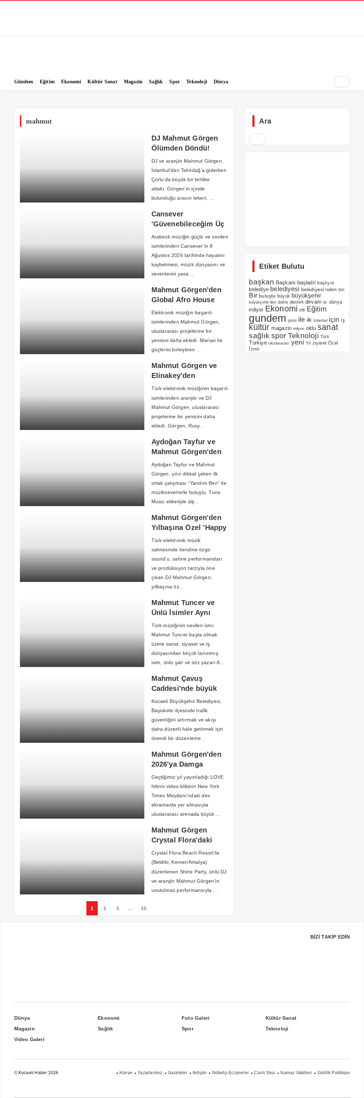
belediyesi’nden (319, 289)
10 (143, 908)
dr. (325, 302)
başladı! (306, 282)
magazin (281, 328)
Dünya (22, 1018)
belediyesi (284, 289)
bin (341, 289)
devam (313, 302)
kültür (259, 327)
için (334, 319)
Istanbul (321, 320)
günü (292, 320)
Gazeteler (177, 1072)
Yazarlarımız (150, 1072)
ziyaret (319, 343)
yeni (297, 342)
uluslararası (278, 343)
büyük (283, 296)
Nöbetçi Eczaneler (230, 1072)
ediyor (256, 309)
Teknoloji (303, 335)
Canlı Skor (264, 1072)
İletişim (200, 1072)
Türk (324, 337)
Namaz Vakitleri (296, 1072)
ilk (309, 320)
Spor (187, 1028)
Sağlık (105, 1028)
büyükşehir (306, 295)
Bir (253, 295)
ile (301, 319)
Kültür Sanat (281, 1018)
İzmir (254, 349)
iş (342, 320)
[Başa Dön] (351, 1085)
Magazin (24, 1028)
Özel (333, 343)
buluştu (267, 296)
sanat (327, 327)
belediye (259, 289)
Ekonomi (281, 308)
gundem (267, 318)
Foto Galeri (195, 1018)
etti (302, 310)
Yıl (308, 343)
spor (279, 335)
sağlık (259, 335)
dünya (335, 302)
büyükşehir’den (262, 302)
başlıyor (325, 282)
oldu (311, 328)
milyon (299, 328)
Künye (125, 1072)
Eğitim (317, 309)
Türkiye (258, 343)
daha (283, 302)
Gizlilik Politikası (333, 1072)
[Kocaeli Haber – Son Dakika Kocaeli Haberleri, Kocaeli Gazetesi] (49, 61)
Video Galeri (29, 1039)
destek (297, 302)
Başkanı (285, 282)
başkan (261, 282)
